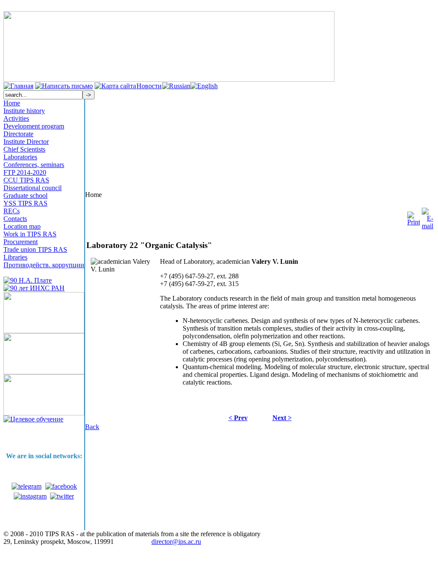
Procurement (20, 241)
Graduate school (25, 195)
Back (92, 426)
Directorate (18, 133)
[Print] (413, 216)
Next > (282, 417)
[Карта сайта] (115, 86)
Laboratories (20, 157)
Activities (16, 118)
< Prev (238, 417)
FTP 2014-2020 (24, 172)
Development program (33, 126)
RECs (11, 211)
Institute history (24, 110)
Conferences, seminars (33, 164)
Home (11, 103)
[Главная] (18, 86)
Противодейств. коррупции (43, 265)
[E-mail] (427, 216)
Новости (149, 86)
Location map (22, 226)
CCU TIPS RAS (26, 180)
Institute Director (26, 141)
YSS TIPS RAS (25, 203)
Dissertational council (32, 187)
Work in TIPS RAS (29, 234)
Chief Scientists (24, 149)
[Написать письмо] (64, 86)
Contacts (15, 218)
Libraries (15, 257)
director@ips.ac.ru (176, 541)
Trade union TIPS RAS (35, 249)
